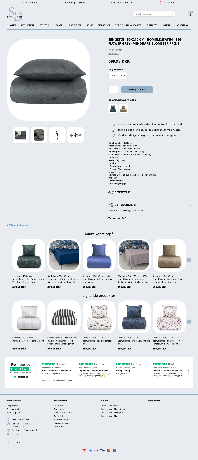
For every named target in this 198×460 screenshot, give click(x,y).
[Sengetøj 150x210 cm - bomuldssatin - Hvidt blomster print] (99, 317)
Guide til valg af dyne (110, 405)
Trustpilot (58, 416)
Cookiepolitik (59, 426)
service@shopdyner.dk (28, 430)
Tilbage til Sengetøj (19, 225)
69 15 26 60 (24, 419)
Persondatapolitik (62, 423)
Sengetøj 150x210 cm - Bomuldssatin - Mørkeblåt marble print (134, 340)
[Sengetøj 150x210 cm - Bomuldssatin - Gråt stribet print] (29, 317)
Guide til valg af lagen (110, 416)
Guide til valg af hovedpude (113, 409)
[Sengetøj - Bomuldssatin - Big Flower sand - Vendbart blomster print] (123, 108)
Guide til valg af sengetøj (112, 412)
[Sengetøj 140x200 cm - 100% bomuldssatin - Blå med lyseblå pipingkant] (99, 255)
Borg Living (115, 50)
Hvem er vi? (59, 405)
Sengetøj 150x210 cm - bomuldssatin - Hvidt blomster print (97, 340)
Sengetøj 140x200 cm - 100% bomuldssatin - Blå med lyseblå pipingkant (97, 279)
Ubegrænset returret (63, 412)
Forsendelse (59, 409)
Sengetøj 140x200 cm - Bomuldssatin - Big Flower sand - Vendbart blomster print (168, 279)
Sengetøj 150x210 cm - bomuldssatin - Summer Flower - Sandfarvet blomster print (168, 340)
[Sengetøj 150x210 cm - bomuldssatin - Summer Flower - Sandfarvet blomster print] (169, 317)
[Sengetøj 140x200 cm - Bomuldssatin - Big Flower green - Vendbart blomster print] (29, 255)
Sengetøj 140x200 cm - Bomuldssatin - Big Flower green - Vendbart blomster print (28, 279)
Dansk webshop (169, 2)
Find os (14, 434)
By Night (113, 53)
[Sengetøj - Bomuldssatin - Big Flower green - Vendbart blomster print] (113, 108)
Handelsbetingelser (62, 419)
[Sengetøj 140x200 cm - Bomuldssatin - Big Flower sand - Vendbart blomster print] (169, 255)
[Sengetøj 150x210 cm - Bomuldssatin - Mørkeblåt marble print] (134, 317)
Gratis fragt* (31, 2)
